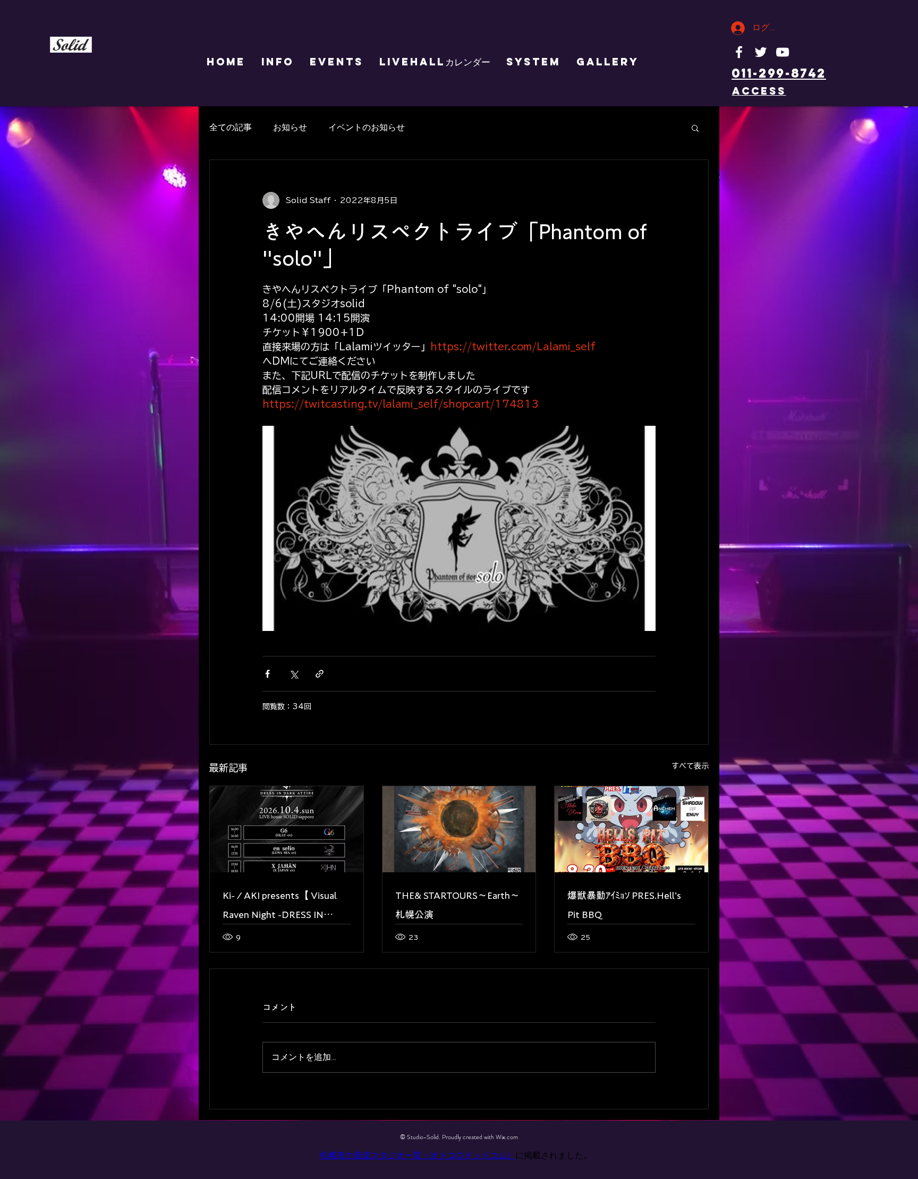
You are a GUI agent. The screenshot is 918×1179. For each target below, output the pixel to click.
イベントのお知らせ (366, 127)
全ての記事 (230, 127)
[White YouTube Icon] (782, 52)
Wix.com (507, 1137)
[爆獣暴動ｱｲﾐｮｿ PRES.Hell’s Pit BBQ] (631, 829)
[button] (695, 127)
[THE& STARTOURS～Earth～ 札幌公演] (459, 829)
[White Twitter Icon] (761, 52)
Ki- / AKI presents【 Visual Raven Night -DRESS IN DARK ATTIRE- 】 (280, 907)
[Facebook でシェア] (267, 674)
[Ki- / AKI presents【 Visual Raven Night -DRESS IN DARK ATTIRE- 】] (286, 829)
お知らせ (290, 127)
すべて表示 (690, 766)
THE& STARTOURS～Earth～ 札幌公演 (457, 904)
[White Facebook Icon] (739, 52)
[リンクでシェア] (319, 674)
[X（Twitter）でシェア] (293, 674)
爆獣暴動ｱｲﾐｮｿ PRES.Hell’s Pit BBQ (624, 904)
